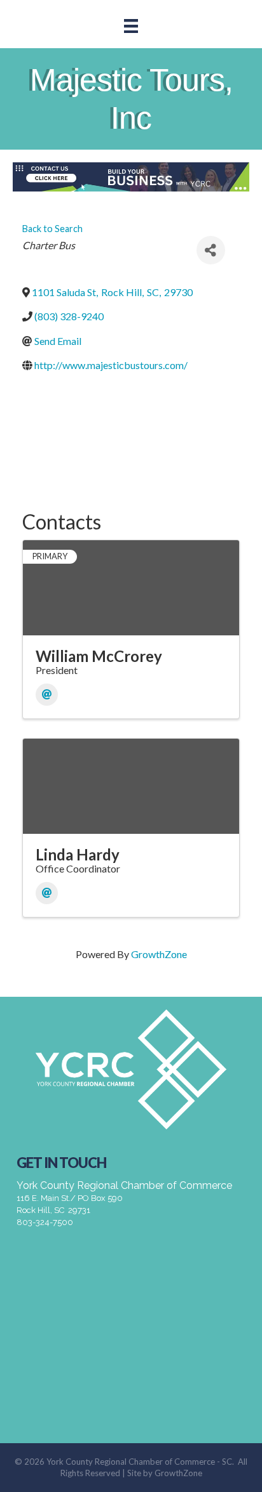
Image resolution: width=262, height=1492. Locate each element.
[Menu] (131, 26)
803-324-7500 (45, 1222)
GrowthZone (159, 954)
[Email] (47, 695)
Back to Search (52, 228)
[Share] (211, 250)
